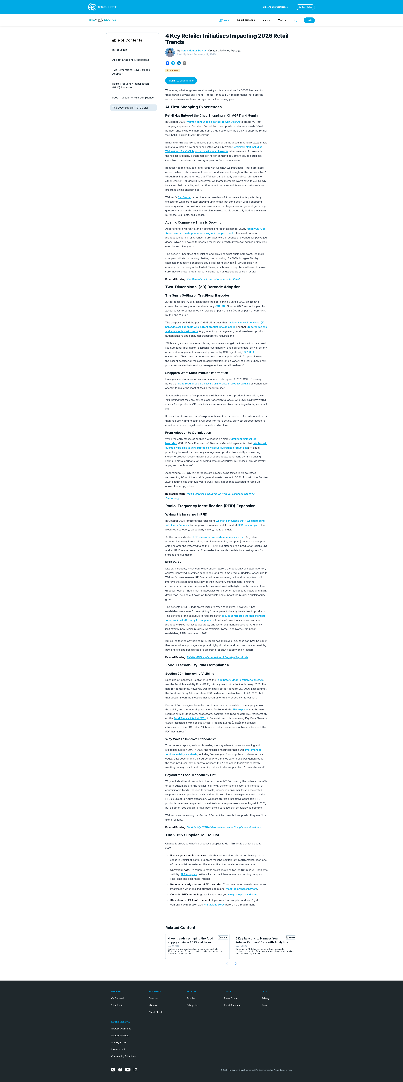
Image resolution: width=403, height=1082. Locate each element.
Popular (191, 998)
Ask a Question (119, 1042)
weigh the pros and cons (242, 894)
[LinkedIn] (135, 1069)
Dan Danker (184, 197)
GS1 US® (220, 306)
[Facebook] (120, 1069)
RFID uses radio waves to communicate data (219, 537)
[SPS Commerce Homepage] (102, 7)
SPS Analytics (189, 874)
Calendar (154, 998)
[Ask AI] (224, 20)
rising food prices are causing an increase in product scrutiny (214, 383)
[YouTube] (128, 1069)
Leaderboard (118, 1049)
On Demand (117, 998)
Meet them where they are (241, 888)
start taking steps (214, 904)
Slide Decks (117, 1005)
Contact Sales (305, 7)
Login (309, 20)
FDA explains (240, 709)
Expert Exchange (246, 20)
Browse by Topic (120, 1035)
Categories (192, 1005)
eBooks (153, 1005)
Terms (265, 1005)
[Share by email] (184, 63)
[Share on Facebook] (167, 63)
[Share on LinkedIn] (179, 63)
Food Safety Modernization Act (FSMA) (240, 679)
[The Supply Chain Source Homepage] (126, 20)
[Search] (295, 20)
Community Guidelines (123, 1056)
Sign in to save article (181, 80)
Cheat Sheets (156, 1012)
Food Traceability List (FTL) (190, 718)
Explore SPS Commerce (275, 7)
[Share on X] (173, 63)
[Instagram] (113, 1069)
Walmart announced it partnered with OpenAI (213, 121)
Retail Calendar (232, 1005)
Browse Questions (121, 1028)
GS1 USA (249, 352)
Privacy (265, 998)
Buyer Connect (232, 998)
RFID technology (247, 525)
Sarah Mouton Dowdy (194, 50)
